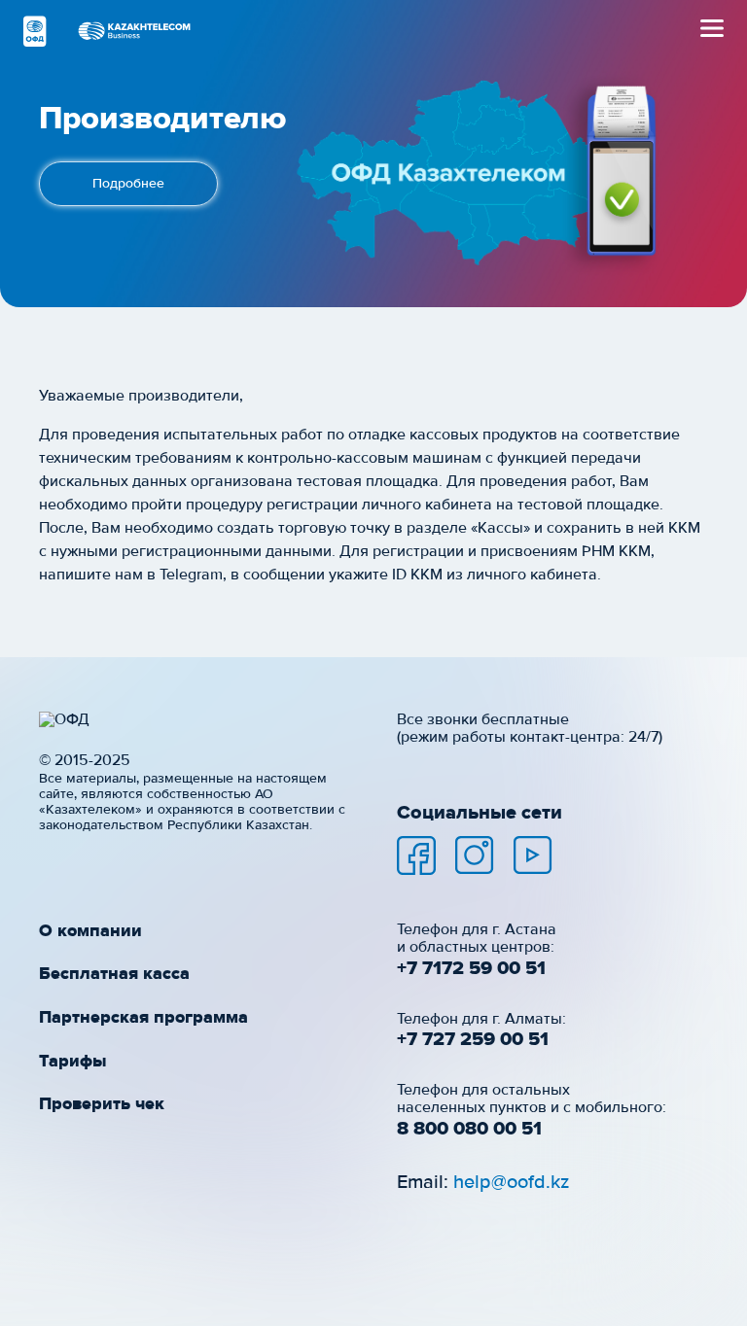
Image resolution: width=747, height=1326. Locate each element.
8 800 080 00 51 (469, 1128)
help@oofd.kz (511, 1182)
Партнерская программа (143, 1018)
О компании (90, 931)
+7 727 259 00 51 (473, 1039)
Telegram (191, 575)
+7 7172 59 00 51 (471, 968)
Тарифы (73, 1061)
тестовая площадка (368, 482)
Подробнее (128, 184)
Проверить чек (101, 1104)
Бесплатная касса (114, 974)
